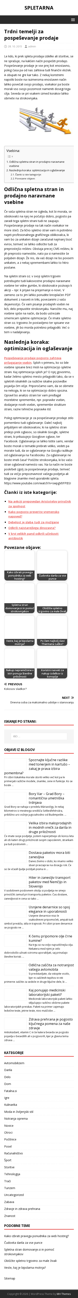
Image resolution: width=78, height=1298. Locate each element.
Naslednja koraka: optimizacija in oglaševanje (37, 170)
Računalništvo (13, 1153)
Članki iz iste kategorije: (28, 174)
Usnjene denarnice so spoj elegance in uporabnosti (49, 909)
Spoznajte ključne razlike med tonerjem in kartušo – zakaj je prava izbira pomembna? (37, 766)
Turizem (9, 1188)
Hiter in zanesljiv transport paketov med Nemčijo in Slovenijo (50, 882)
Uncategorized (14, 1195)
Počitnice (10, 1139)
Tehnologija (12, 1174)
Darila (8, 1070)
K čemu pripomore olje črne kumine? (50, 938)
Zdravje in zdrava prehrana (22, 1209)
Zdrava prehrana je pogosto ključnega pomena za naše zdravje (51, 1023)
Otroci (8, 1132)
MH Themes (64, 1294)
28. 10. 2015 (15, 46)
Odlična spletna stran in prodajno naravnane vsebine (36, 164)
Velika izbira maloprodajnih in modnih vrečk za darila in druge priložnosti (50, 827)
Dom (7, 1084)
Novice (9, 1126)
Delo (7, 1077)
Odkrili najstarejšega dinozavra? (32, 528)
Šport (7, 1160)
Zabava (9, 1202)
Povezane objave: (25, 178)
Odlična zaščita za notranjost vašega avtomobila (51, 967)
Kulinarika (10, 1105)
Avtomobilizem (14, 1063)
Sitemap (9, 1278)
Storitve (9, 1167)
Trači (7, 1181)
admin (32, 46)
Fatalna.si (10, 1091)
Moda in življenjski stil (18, 1112)
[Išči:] (39, 736)
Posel (8, 1146)
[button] (72, 19)
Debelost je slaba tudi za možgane (33, 522)
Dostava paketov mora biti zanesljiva (49, 854)
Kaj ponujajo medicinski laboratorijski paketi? (47, 992)
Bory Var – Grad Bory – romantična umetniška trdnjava (46, 798)
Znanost (9, 1216)
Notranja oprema (16, 1118)
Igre (6, 1098)
